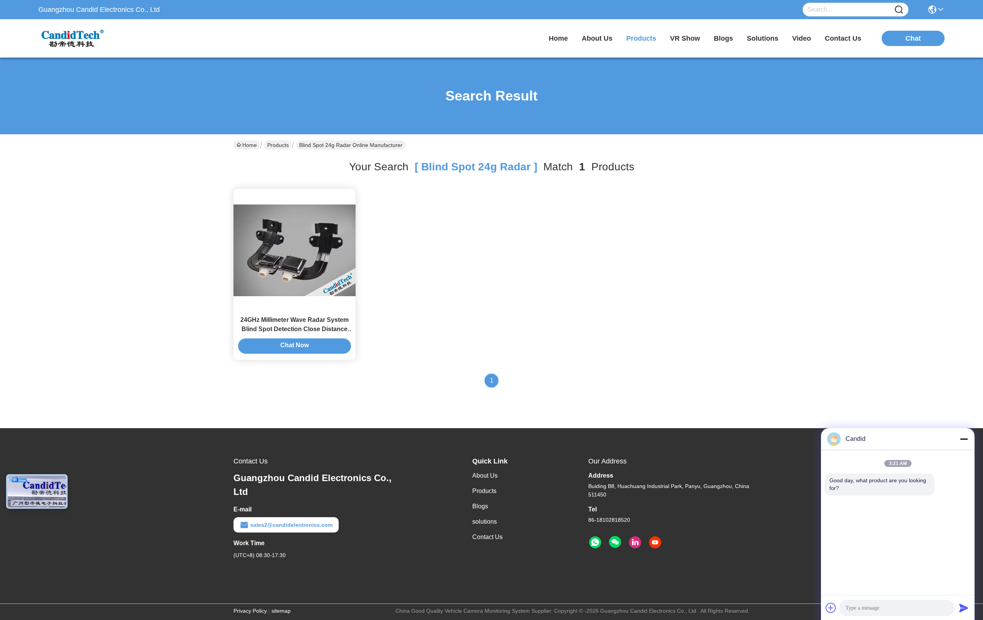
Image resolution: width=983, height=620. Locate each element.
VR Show (685, 38)
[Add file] (831, 607)
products (641, 38)
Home (558, 38)
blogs (723, 38)
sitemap (281, 611)
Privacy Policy (250, 611)
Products (278, 145)
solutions (762, 38)
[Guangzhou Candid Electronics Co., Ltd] (80, 38)
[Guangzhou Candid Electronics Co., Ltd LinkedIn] (635, 542)
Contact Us (487, 537)
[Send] (964, 607)
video (801, 38)
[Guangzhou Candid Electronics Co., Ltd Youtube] (655, 542)
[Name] (899, 10)
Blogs (480, 506)
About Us (485, 475)
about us (597, 38)
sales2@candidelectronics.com (291, 525)
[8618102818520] (595, 542)
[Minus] (963, 439)
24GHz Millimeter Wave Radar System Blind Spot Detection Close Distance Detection (294, 329)
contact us (843, 38)
